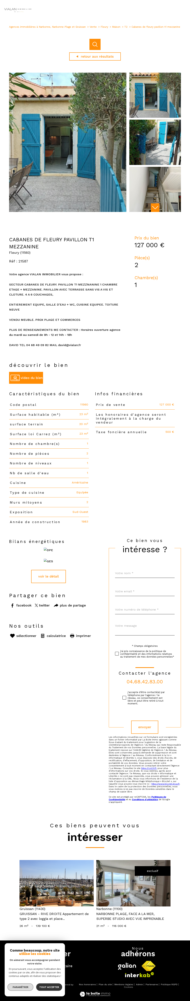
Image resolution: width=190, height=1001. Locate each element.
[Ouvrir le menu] (184, 11)
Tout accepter (49, 987)
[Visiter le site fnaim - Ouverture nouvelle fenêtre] (148, 966)
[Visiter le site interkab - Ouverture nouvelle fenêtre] (139, 974)
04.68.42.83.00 (145, 682)
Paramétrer (20, 987)
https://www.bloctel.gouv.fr (165, 784)
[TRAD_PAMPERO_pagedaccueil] (17, 12)
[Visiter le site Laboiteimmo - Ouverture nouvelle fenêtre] (95, 995)
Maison (116, 26)
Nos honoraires (87, 984)
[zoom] (67, 211)
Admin (139, 984)
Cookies (128, 987)
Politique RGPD (169, 984)
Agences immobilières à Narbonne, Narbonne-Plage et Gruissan (47, 26)
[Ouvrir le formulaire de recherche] (172, 10)
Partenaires (152, 984)
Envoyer (144, 727)
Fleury (104, 26)
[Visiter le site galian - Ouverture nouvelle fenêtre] (127, 966)
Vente (93, 26)
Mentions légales (123, 984)
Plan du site (105, 984)
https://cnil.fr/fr (149, 768)
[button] (155, 207)
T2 (125, 26)
